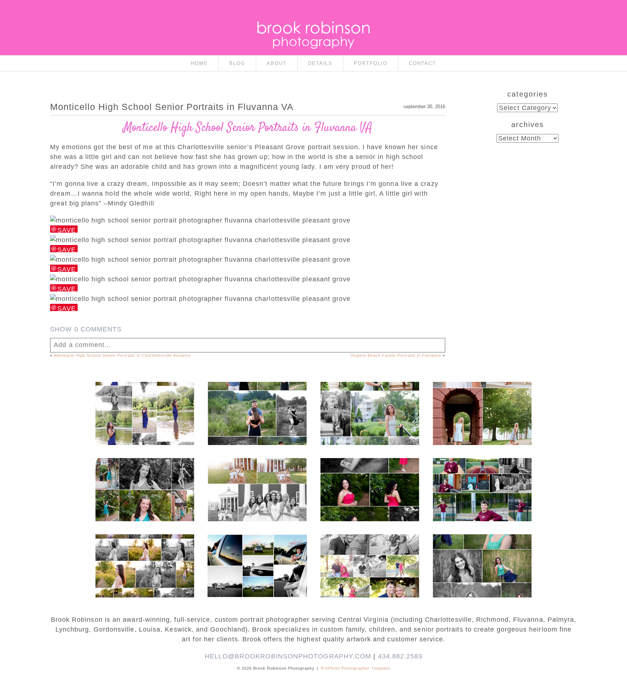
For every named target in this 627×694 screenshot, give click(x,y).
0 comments (86, 329)
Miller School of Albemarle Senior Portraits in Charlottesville (482, 479)
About (277, 63)
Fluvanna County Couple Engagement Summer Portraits (257, 399)
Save (66, 229)
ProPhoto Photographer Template (355, 668)
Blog (237, 63)
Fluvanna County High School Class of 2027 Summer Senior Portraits (144, 399)
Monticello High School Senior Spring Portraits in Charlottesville (482, 551)
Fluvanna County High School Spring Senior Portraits (144, 551)
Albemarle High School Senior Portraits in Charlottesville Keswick (122, 355)
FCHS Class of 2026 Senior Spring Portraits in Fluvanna (369, 475)
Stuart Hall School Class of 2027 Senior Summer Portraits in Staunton (369, 399)
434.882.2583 (400, 656)
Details (320, 63)
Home (199, 63)
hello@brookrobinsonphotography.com (288, 656)
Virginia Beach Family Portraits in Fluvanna (396, 355)
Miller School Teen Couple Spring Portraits (369, 548)
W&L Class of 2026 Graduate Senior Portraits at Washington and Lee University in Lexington (481, 406)
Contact (422, 63)
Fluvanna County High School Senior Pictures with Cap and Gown (256, 551)
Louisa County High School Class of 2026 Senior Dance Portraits (144, 475)
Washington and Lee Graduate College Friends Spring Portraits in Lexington (257, 479)
